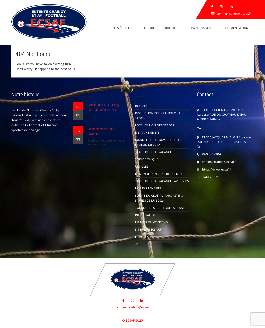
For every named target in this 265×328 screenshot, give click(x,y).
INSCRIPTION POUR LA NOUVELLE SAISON (158, 115)
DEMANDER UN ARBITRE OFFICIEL (159, 174)
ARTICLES (141, 166)
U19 (137, 244)
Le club (148, 28)
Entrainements (147, 132)
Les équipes (122, 28)
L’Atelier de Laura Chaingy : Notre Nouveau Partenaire (103, 107)
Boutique (172, 28)
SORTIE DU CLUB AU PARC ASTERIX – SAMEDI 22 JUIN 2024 (161, 198)
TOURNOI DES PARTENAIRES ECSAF (159, 208)
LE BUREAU (143, 237)
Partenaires (201, 28)
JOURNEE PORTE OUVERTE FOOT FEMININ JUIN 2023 (158, 142)
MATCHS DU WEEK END (151, 222)
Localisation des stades (154, 125)
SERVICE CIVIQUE (146, 159)
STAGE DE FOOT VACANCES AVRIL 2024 (162, 181)
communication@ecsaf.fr (234, 13)
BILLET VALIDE (145, 215)
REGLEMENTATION (235, 28)
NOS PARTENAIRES (148, 188)
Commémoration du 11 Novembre (101, 131)
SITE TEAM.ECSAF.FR (149, 229)
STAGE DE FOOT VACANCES (154, 152)
